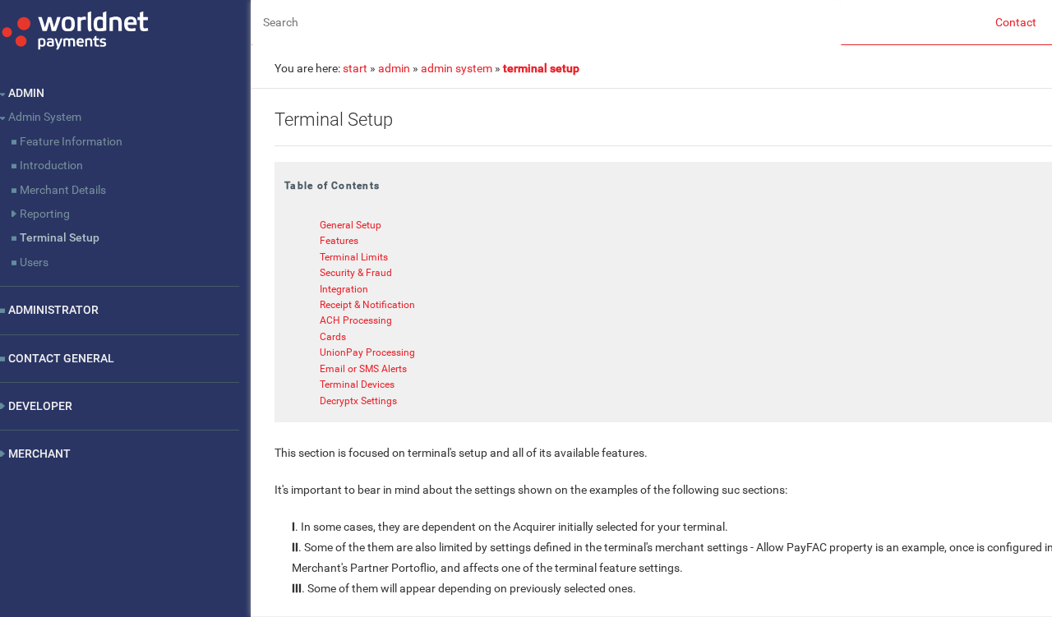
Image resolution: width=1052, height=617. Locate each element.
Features (339, 241)
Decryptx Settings (358, 401)
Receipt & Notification (367, 305)
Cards (333, 337)
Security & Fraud (356, 273)
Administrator (53, 309)
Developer (40, 405)
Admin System (44, 116)
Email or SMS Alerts (363, 369)
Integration (344, 289)
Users (34, 262)
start (355, 68)
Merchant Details (63, 189)
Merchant (39, 453)
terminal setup (541, 68)
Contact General (61, 358)
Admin (26, 92)
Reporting (45, 213)
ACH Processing (356, 321)
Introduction (51, 165)
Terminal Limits (354, 257)
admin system (456, 68)
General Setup (350, 225)
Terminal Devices (357, 385)
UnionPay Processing (367, 353)
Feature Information (71, 141)
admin (394, 68)
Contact (1015, 22)
